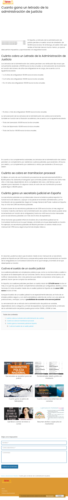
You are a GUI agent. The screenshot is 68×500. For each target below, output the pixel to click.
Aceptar (60, 496)
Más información (50, 496)
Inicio (3, 489)
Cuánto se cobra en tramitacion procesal (20, 321)
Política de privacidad (8, 493)
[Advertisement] (34, 25)
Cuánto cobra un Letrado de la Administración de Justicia (25, 318)
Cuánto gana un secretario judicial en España (22, 323)
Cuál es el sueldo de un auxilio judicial (21, 326)
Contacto (4, 491)
